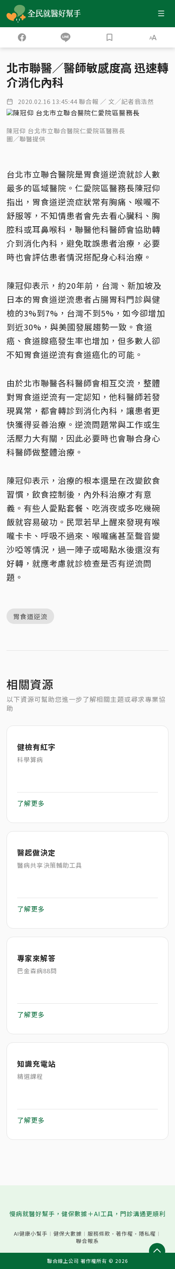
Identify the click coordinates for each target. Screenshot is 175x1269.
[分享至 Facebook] (22, 37)
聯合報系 (87, 1241)
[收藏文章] (109, 37)
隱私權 (147, 1233)
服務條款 (99, 1233)
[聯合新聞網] (16, 13)
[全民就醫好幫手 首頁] (55, 13)
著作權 (124, 1233)
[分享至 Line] (66, 37)
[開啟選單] (161, 13)
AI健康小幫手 (31, 1233)
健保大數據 (67, 1233)
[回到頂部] (157, 1251)
